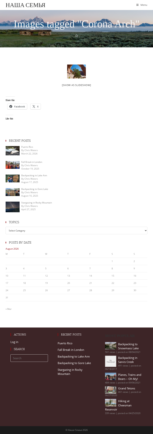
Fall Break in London (71, 350)
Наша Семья (25, 5)
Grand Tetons (126, 388)
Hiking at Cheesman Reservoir (118, 405)
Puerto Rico (65, 343)
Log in (14, 342)
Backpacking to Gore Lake (74, 363)
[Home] (76, 35)
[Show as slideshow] (76, 85)
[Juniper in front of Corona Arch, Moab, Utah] (76, 72)
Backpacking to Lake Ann (74, 356)
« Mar (9, 309)
